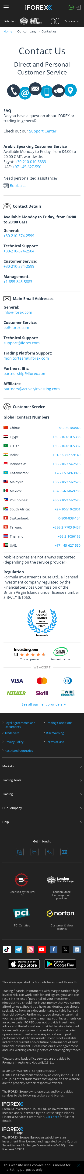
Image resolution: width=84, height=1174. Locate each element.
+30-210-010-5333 (30, 161)
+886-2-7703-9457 (66, 527)
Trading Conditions (59, 723)
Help (5, 822)
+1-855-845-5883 (18, 281)
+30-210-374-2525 (66, 500)
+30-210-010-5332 (66, 446)
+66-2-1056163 (69, 536)
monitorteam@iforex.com (26, 358)
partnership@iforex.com (25, 373)
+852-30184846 (68, 428)
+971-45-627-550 (27, 166)
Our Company (12, 808)
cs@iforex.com (16, 327)
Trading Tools (11, 780)
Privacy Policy (14, 742)
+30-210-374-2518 (66, 464)
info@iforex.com (18, 312)
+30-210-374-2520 (66, 482)
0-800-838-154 (69, 518)
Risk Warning (55, 733)
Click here (52, 1117)
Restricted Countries (19, 751)
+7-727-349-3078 (67, 473)
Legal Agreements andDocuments (20, 725)
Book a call (19, 185)
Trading (7, 794)
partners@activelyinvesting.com (32, 388)
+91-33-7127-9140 (66, 455)
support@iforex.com (22, 342)
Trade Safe (12, 733)
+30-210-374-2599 (19, 235)
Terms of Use (55, 742)
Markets (8, 766)
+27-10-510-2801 (67, 509)
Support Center (42, 131)
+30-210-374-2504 (19, 251)
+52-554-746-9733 (66, 491)
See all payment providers (42, 704)
